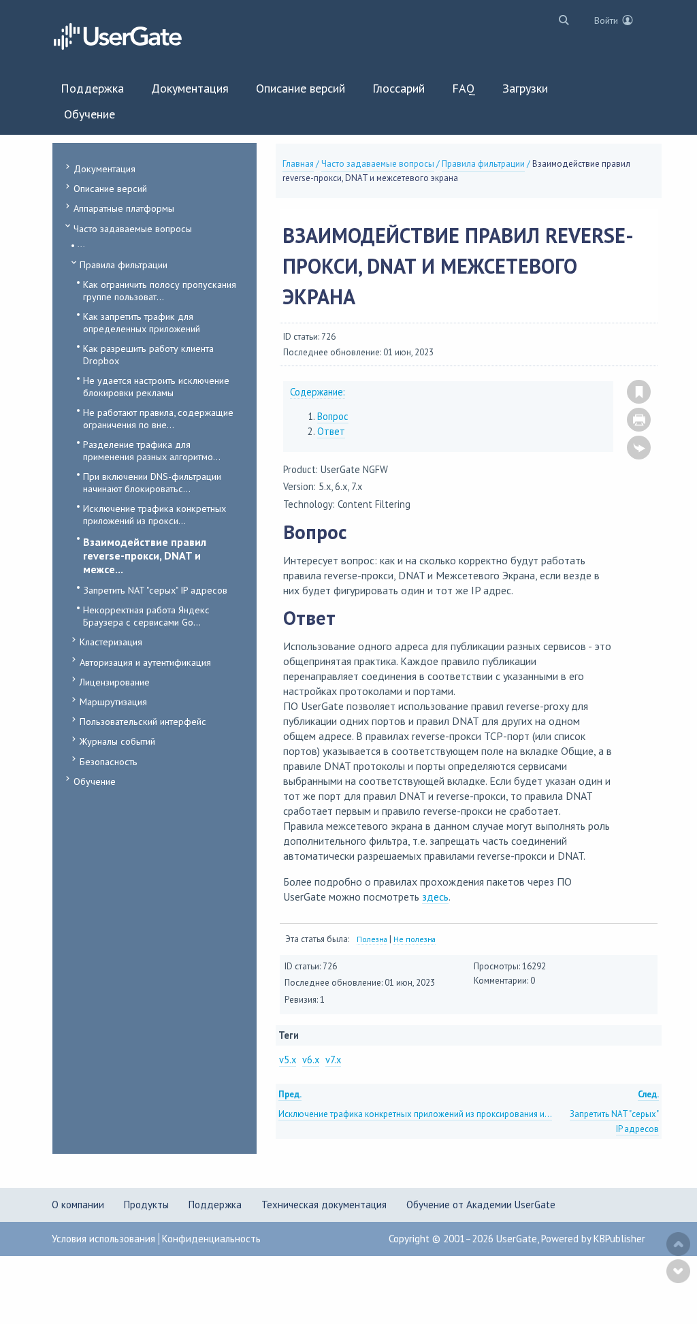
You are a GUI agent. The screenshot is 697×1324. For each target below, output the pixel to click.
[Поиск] (560, 19)
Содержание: (317, 391)
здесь (435, 896)
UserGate (516, 1238)
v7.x (333, 1059)
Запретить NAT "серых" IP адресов (155, 589)
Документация (104, 168)
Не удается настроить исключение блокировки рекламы (156, 386)
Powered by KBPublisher (593, 1238)
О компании (78, 1204)
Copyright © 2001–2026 (442, 1238)
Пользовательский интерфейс (143, 721)
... (81, 244)
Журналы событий (117, 740)
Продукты (146, 1204)
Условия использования (103, 1238)
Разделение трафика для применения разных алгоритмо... (152, 450)
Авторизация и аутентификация (145, 662)
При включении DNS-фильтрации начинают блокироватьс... (152, 482)
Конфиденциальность (211, 1238)
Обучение (95, 781)
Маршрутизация (113, 701)
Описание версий (110, 188)
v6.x (310, 1059)
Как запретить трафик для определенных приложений (141, 322)
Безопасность (108, 761)
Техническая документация (324, 1204)
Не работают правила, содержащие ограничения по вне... (158, 418)
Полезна (372, 939)
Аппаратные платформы (124, 207)
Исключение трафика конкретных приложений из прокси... (154, 514)
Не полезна (414, 939)
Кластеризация (111, 641)
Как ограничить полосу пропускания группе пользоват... (159, 290)
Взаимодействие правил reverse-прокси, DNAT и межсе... (144, 555)
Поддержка (215, 1204)
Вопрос (332, 416)
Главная (298, 163)
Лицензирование (115, 681)
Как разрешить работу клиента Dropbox (148, 354)
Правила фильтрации (123, 264)
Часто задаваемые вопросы (133, 228)
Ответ (331, 431)
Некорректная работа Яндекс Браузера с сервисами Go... (146, 615)
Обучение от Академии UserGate (480, 1204)
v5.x (287, 1059)
